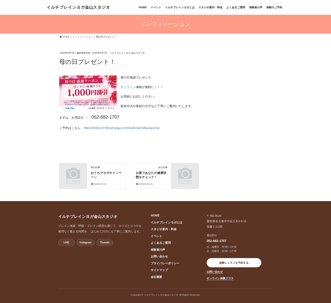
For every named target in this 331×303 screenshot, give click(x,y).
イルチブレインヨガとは (166, 222)
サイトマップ (159, 270)
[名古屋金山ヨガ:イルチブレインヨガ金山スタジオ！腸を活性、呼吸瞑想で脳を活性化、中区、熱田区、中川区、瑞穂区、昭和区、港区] (78, 7)
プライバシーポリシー (165, 263)
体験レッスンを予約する (234, 262)
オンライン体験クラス (220, 278)
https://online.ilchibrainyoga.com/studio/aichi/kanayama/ (121, 128)
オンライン (128, 87)
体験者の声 (158, 249)
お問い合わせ (159, 256)
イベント (156, 236)
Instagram (86, 242)
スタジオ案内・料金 (164, 229)
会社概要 (156, 276)
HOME (155, 215)
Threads (105, 242)
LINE (66, 242)
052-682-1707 (216, 241)
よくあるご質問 (161, 242)
